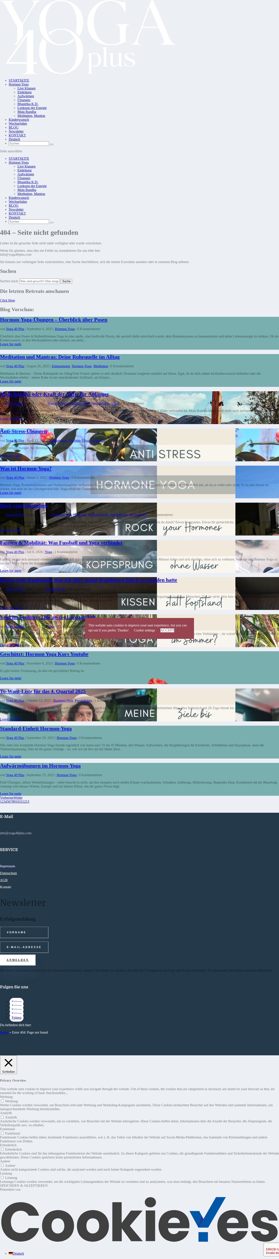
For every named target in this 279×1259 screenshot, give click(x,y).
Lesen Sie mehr (10, 344)
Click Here (7, 300)
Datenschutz (8, 873)
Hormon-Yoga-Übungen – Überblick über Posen (53, 319)
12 (24, 801)
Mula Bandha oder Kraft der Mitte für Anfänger (54, 394)
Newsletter (16, 131)
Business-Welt (61, 515)
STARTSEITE (19, 80)
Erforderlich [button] (8, 1145)
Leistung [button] (6, 1173)
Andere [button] (5, 1161)
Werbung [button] (6, 1097)
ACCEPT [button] (167, 630)
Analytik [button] (6, 1113)
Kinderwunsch (19, 119)
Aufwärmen (25, 96)
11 (20, 801)
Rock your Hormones (24, 505)
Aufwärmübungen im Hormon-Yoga (40, 766)
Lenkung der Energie (32, 108)
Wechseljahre (18, 123)
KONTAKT (17, 135)
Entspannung (61, 366)
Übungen (23, 100)
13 (27, 801)
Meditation (100, 366)
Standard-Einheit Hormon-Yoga (36, 728)
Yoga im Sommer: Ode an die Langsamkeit (48, 617)
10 (17, 801)
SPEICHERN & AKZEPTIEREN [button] (24, 1185)
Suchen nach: (9, 281)
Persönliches (118, 515)
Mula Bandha (26, 112)
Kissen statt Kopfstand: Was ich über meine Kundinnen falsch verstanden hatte (88, 580)
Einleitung (24, 92)
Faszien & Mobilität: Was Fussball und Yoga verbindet (61, 543)
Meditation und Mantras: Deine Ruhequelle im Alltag (60, 357)
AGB (4, 880)
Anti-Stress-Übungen (23, 431)
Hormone (79, 515)
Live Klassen (26, 88)
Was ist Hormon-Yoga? (26, 468)
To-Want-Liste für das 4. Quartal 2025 (43, 691)
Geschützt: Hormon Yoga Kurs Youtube (44, 654)
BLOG (14, 127)
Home (4, 1032)
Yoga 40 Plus (15, 329)
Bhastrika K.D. (27, 104)
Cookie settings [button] (144, 630)
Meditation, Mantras (31, 116)
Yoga (114, 403)
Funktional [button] (7, 1129)
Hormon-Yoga (19, 84)
